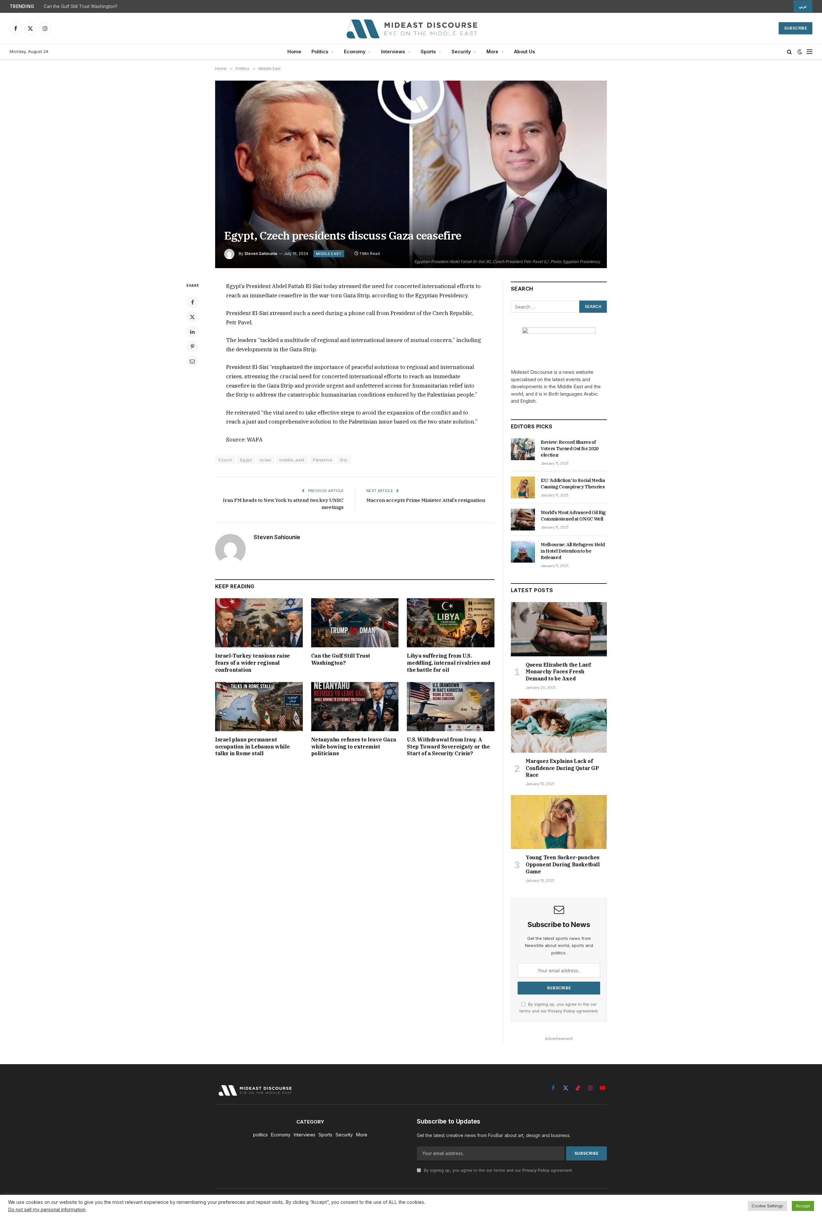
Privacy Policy (561, 1011)
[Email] (192, 361)
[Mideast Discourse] (411, 28)
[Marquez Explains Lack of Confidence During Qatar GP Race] (559, 726)
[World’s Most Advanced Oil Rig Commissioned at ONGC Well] (523, 519)
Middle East (329, 253)
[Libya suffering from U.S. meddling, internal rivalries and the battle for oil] (450, 622)
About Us (524, 51)
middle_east (291, 459)
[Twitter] (192, 317)
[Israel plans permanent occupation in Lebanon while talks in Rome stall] (259, 706)
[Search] (789, 52)
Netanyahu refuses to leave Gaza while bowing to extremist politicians (353, 746)
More (492, 51)
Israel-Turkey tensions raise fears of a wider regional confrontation (252, 662)
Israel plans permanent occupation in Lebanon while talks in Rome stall (252, 746)
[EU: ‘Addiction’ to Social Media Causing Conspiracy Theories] (523, 487)
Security (461, 51)
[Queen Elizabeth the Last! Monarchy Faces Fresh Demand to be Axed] (559, 629)
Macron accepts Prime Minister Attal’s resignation (425, 500)
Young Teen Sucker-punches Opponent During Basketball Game (563, 864)
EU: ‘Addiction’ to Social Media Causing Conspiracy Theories (573, 483)
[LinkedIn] (192, 332)
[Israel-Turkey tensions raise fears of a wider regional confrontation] (259, 622)
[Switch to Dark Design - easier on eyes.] (800, 51)
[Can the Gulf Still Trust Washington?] (355, 622)
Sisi (343, 459)
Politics (319, 51)
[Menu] (809, 52)
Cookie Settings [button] (767, 1205)
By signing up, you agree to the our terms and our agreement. (498, 1170)
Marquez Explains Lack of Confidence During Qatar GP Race (562, 768)
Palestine (322, 459)
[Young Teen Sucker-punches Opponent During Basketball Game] (559, 822)
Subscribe (795, 28)
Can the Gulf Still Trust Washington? (81, 6)
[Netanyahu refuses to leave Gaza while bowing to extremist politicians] (355, 706)
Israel (265, 459)
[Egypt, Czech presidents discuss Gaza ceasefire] (411, 174)
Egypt (246, 459)
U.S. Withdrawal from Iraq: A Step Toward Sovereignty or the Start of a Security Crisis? (448, 746)
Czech (225, 459)
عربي (803, 6)
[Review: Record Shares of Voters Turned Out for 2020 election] (523, 449)
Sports (428, 51)
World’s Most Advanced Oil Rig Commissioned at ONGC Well (573, 516)
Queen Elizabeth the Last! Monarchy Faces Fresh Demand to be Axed (558, 671)
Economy (354, 51)
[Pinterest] (192, 346)
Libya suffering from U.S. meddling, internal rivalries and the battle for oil (448, 662)
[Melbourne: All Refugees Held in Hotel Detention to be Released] (523, 552)
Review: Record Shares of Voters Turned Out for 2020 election (570, 448)
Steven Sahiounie (260, 253)
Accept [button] (803, 1205)
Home (294, 51)
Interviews (393, 51)
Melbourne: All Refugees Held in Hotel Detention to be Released (573, 551)
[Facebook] (192, 302)
